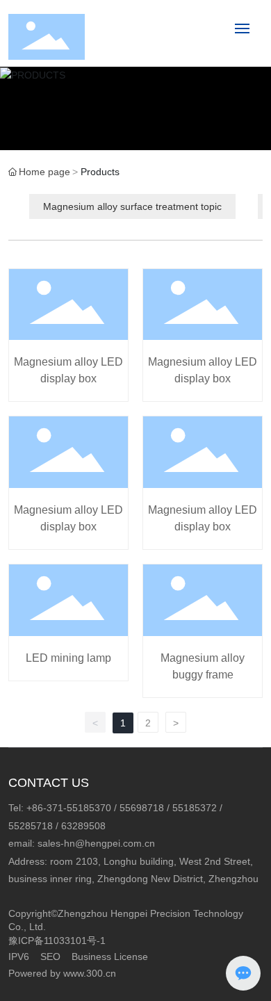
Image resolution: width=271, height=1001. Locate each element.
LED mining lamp (68, 631)
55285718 (30, 825)
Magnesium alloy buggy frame (202, 631)
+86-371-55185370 (68, 807)
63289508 (83, 825)
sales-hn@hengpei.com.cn (96, 843)
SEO (50, 956)
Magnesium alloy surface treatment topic (132, 206)
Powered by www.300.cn (62, 973)
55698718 (142, 807)
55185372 (194, 807)
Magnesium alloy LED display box (68, 335)
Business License (110, 956)
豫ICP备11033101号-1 (57, 940)
